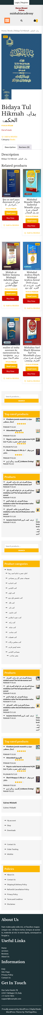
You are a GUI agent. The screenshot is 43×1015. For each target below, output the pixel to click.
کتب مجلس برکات (14, 642)
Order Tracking (12, 849)
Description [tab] (10, 147)
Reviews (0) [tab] (24, 147)
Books (10, 30)
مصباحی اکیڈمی (14, 652)
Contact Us (11, 844)
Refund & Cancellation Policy (18, 889)
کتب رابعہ (11, 622)
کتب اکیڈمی (12, 588)
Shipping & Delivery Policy (17, 884)
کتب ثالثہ (11, 603)
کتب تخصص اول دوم (15, 598)
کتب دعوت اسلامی (14, 617)
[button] (9, 136)
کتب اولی (11, 593)
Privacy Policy (12, 894)
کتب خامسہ (12, 612)
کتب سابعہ (12, 627)
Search (21, 401)
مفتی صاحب (14, 655)
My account (11, 820)
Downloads (11, 830)
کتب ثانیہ (11, 608)
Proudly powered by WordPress (15, 1009)
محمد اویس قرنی (14, 647)
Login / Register (21, 2)
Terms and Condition (15, 899)
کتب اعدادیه (12, 583)
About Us (10, 874)
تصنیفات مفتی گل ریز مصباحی (19, 578)
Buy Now (10, 218)
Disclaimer (11, 904)
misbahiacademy (21, 13)
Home (3, 30)
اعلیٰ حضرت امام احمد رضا (17, 573)
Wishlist (10, 854)
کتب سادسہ (12, 632)
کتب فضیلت (12, 637)
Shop (9, 825)
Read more (11, 213)
